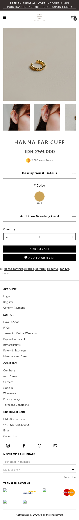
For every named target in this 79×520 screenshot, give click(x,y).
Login (6, 296)
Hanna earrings (13, 269)
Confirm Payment (14, 307)
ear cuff (64, 269)
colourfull (52, 269)
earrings (40, 269)
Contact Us (10, 436)
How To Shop (11, 322)
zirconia (29, 269)
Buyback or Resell (14, 339)
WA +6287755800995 (16, 425)
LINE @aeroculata (14, 419)
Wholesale (9, 393)
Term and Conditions (16, 405)
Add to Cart (39, 249)
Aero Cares (10, 376)
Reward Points (12, 345)
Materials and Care (15, 356)
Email (6, 430)
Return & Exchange (15, 350)
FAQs (6, 327)
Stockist (8, 387)
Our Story (9, 370)
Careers (8, 382)
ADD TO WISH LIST (41, 258)
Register (8, 302)
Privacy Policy (11, 399)
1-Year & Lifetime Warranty (20, 333)
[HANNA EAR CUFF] (39, 64)
